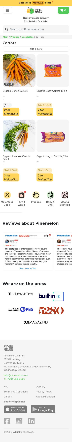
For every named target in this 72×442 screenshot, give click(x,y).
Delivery (40, 386)
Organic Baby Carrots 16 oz (52, 91)
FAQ (6, 386)
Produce (14, 37)
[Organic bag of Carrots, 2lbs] (53, 136)
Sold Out (44, 105)
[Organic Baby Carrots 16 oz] (53, 70)
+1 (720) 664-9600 (14, 378)
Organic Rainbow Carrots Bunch (16, 157)
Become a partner (14, 401)
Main (5, 37)
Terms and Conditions (16, 391)
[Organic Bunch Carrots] (19, 70)
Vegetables (27, 37)
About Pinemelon (45, 396)
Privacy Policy (44, 391)
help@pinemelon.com (16, 375)
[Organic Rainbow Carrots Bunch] (19, 136)
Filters (38, 49)
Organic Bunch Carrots (15, 91)
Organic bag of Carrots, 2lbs (52, 156)
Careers (8, 396)
